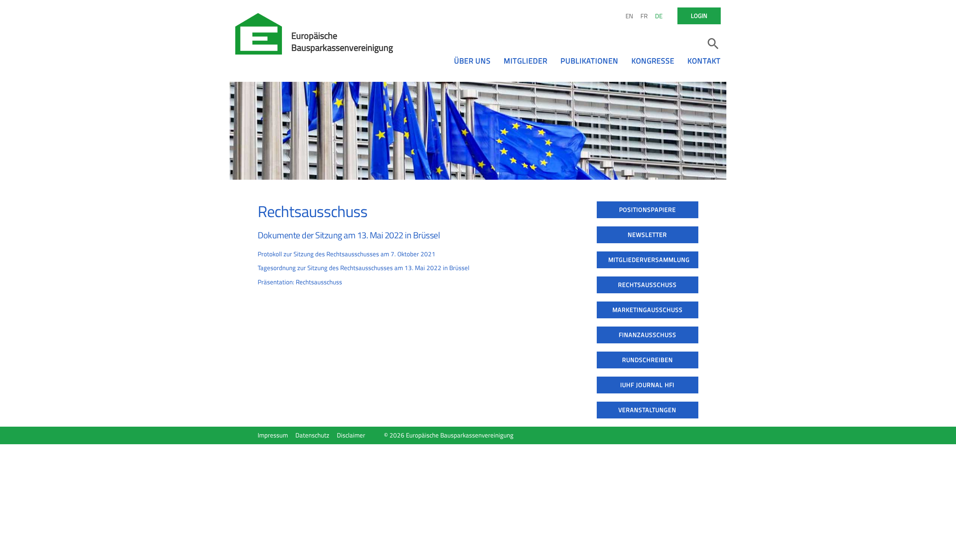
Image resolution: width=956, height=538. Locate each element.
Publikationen (589, 61)
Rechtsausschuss (647, 284)
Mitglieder (525, 61)
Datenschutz (312, 435)
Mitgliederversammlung (649, 259)
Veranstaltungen (647, 409)
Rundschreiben (647, 359)
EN (629, 16)
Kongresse (652, 61)
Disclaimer (351, 435)
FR (644, 16)
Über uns (472, 61)
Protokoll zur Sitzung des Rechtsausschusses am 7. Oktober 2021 (346, 254)
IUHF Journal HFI (647, 384)
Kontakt (704, 61)
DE (658, 16)
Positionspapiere (647, 209)
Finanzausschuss (647, 334)
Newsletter (647, 234)
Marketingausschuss (647, 309)
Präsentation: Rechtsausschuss (300, 282)
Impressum (273, 435)
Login (699, 15)
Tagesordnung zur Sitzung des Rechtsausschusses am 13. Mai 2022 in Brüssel (363, 268)
